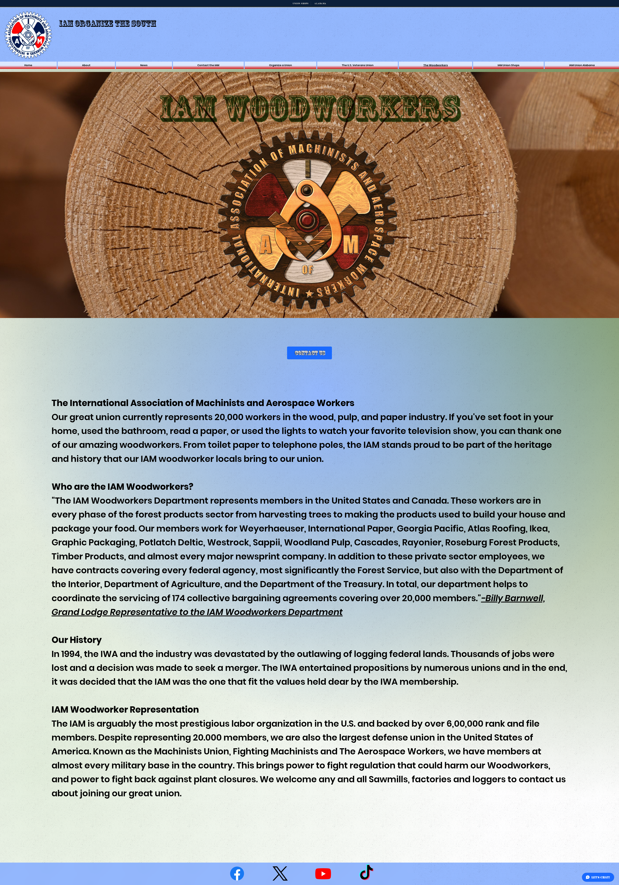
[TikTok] (366, 873)
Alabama (320, 3)
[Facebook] (237, 873)
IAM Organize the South (107, 23)
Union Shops (301, 3)
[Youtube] (323, 873)
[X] (280, 873)
